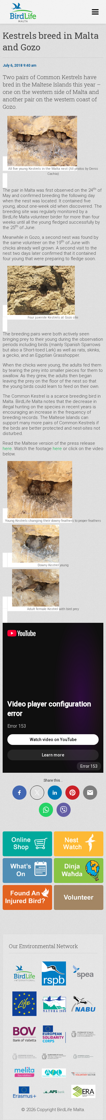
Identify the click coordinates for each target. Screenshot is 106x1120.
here (7, 448)
